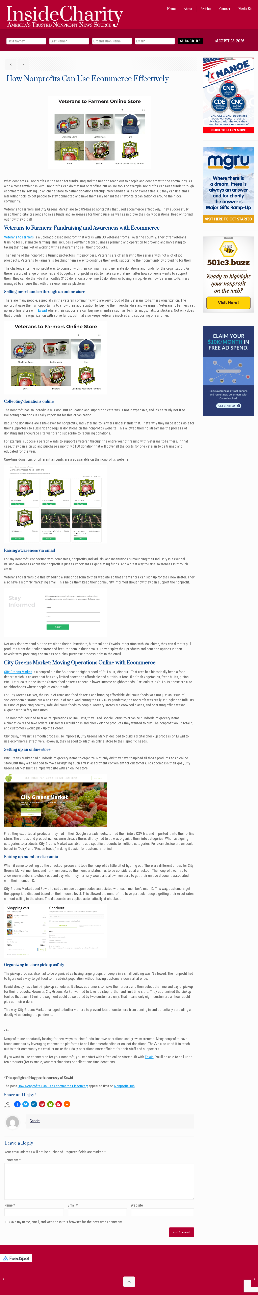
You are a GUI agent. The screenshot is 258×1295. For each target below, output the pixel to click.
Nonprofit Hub (124, 1086)
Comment (12, 1160)
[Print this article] (50, 1104)
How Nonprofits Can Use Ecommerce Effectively (53, 1086)
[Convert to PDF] (58, 1104)
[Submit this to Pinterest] (42, 1104)
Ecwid (42, 310)
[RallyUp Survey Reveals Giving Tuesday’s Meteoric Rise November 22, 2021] (3, 1279)
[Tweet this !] (25, 1104)
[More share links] (67, 1104)
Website (137, 1205)
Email (73, 1205)
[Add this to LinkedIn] (34, 1104)
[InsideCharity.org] (64, 9)
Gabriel (35, 1121)
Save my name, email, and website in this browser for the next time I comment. (66, 1222)
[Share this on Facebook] (17, 1104)
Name (9, 1205)
